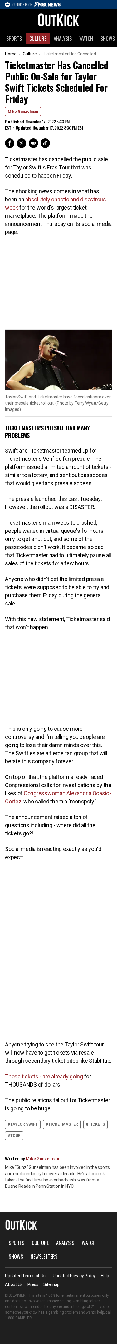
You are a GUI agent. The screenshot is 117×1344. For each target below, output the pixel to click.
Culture (37, 38)
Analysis (63, 38)
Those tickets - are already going (44, 1076)
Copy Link (45, 143)
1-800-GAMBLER (18, 1318)
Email (33, 143)
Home (11, 53)
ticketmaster (63, 1124)
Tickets (97, 1124)
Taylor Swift (24, 1124)
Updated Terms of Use (26, 1275)
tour (15, 1136)
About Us (13, 1284)
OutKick (58, 19)
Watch (86, 38)
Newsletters (44, 1256)
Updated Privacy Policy (74, 1275)
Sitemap (51, 1284)
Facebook (9, 143)
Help (105, 1275)
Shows (16, 1256)
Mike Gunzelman (23, 111)
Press (32, 1284)
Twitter (21, 143)
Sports (14, 38)
